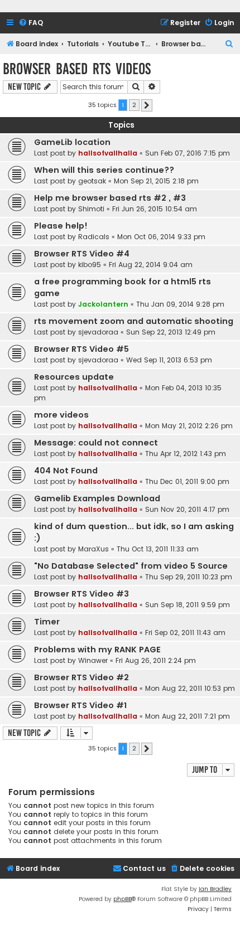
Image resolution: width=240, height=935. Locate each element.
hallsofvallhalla (107, 153)
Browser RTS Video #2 (81, 677)
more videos (61, 414)
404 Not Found (66, 470)
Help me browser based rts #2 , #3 (110, 198)
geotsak (92, 181)
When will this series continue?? (104, 170)
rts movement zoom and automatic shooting (133, 321)
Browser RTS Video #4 (81, 253)
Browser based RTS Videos (77, 68)
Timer (47, 621)
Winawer (93, 660)
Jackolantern (103, 304)
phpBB (122, 899)
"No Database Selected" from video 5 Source (131, 565)
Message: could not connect (96, 442)
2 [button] (134, 104)
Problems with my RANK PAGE (97, 649)
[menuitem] (30, 23)
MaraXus (93, 549)
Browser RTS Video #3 (81, 593)
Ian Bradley (215, 889)
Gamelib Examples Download (97, 498)
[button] (146, 105)
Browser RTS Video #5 (81, 349)
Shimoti (91, 209)
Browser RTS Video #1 (80, 705)
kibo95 (89, 264)
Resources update (74, 376)
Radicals (93, 236)
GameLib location (72, 142)
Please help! (61, 225)
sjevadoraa (98, 332)
